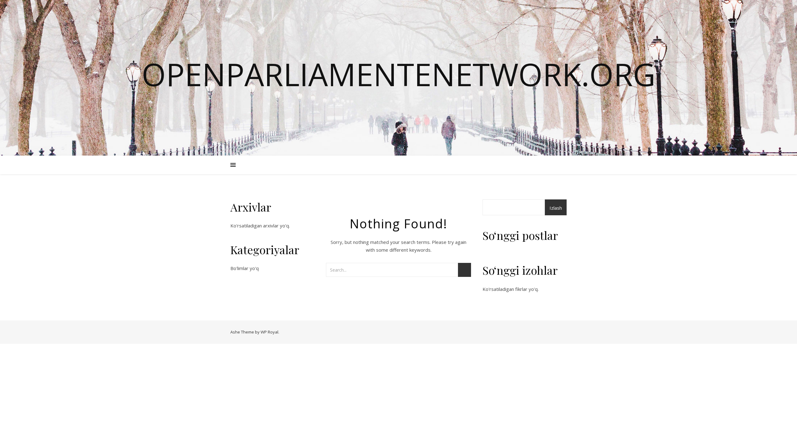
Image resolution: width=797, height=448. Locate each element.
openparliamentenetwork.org (398, 74)
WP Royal (269, 332)
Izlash (555, 208)
